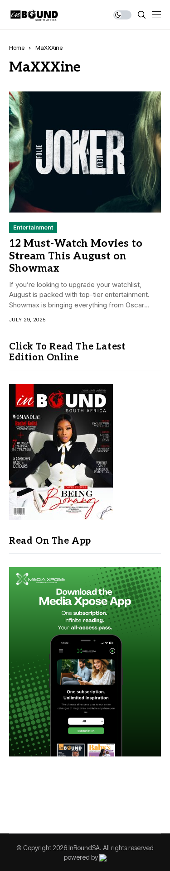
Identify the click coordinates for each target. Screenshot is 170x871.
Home (16, 47)
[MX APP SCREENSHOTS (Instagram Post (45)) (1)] (85, 661)
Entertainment (33, 227)
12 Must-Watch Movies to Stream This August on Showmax (75, 256)
